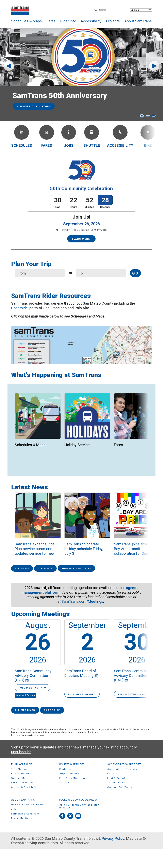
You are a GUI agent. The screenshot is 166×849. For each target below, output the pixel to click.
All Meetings (25, 710)
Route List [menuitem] (66, 769)
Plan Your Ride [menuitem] (21, 764)
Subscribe (52, 710)
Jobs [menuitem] (14, 809)
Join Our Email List (76, 568)
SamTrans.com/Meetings (82, 601)
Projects (113, 21)
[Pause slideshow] (142, 116)
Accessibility (91, 21)
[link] (38, 424)
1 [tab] (148, 116)
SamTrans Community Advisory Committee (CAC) (33, 675)
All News (22, 568)
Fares (51, 21)
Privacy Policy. (113, 838)
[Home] (20, 10)
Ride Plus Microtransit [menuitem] (74, 778)
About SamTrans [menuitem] (23, 799)
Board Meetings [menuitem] (21, 818)
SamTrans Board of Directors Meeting (80, 673)
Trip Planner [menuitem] (19, 769)
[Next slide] (154, 66)
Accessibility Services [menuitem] (122, 769)
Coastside (19, 308)
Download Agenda (25, 695)
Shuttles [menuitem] (64, 782)
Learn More (81, 239)
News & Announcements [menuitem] (27, 804)
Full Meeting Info (32, 688)
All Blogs (45, 568)
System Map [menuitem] (19, 778)
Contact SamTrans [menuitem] (119, 787)
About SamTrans (138, 21)
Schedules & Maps (26, 21)
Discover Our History (33, 106)
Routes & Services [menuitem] (71, 764)
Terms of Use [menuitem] (116, 782)
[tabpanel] (83, 74)
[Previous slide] (9, 66)
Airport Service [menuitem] (69, 773)
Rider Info (68, 21)
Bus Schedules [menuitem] (21, 773)
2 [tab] (154, 116)
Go (135, 273)
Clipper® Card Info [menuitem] (24, 787)
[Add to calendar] (27, 680)
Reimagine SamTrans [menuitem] (25, 813)
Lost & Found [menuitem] (116, 778)
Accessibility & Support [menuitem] (124, 764)
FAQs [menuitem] (110, 773)
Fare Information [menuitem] (22, 782)
